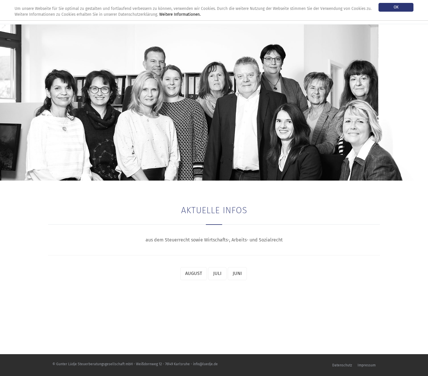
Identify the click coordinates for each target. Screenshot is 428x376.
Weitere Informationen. (180, 14)
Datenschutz (342, 365)
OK (396, 7)
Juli (217, 273)
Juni (237, 273)
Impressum (367, 365)
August (193, 273)
